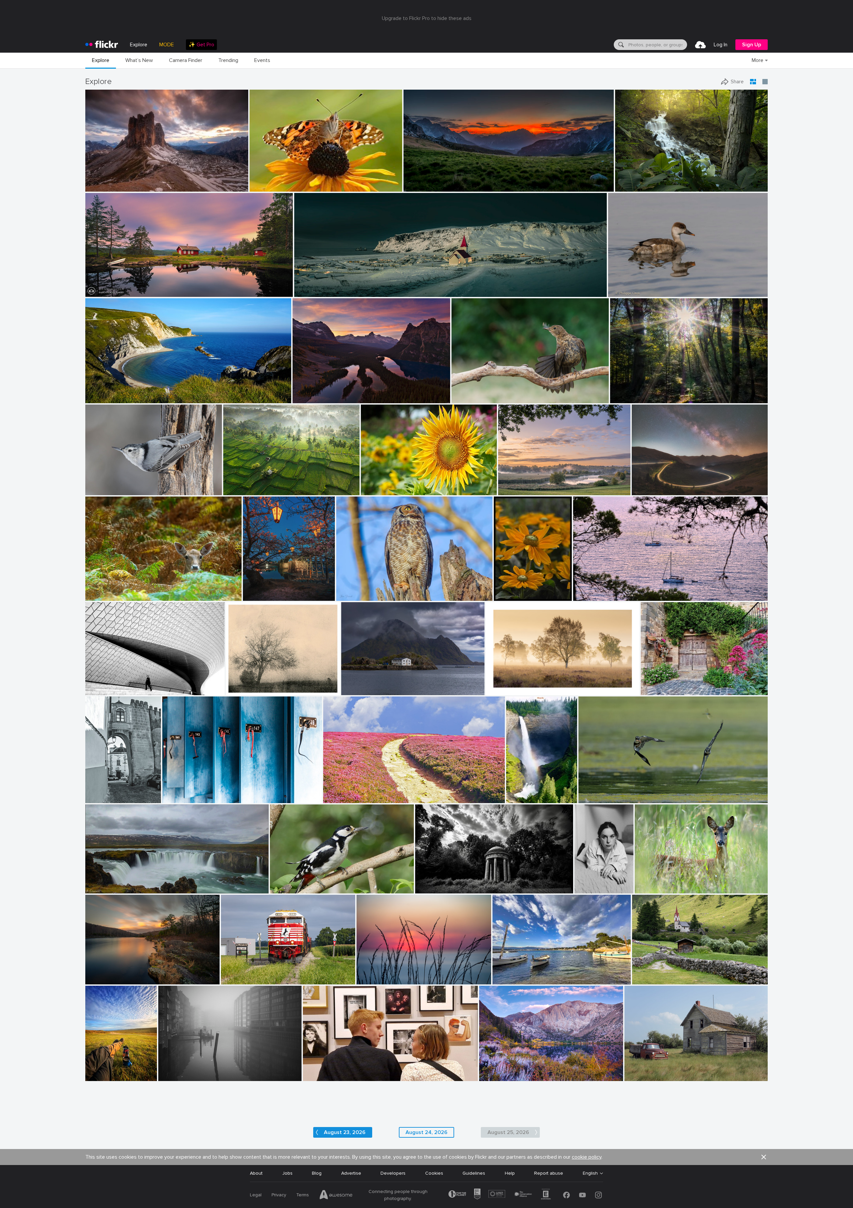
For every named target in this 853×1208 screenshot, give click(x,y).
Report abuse (548, 1173)
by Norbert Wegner (421, 187)
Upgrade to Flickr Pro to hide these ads (426, 18)
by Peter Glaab (172, 1076)
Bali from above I (244, 485)
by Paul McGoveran (596, 798)
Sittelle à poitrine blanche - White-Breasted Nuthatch (134, 485)
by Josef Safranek (242, 690)
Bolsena (652, 684)
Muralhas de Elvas (106, 792)
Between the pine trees (601, 590)
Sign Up (751, 44)
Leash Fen (499, 684)
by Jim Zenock (350, 596)
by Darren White (647, 490)
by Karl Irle (621, 398)
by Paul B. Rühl (372, 979)
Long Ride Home (652, 485)
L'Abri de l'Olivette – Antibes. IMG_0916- (538, 974)
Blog (317, 1173)
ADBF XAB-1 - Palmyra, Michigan (258, 974)
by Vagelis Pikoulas (359, 690)
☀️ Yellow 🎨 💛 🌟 (514, 590)
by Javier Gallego (101, 398)
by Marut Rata (375, 490)
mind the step (103, 684)
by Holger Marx (177, 798)
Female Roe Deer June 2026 (668, 883)
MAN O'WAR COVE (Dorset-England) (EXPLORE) (139, 393)
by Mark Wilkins (319, 1076)
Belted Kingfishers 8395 (607, 792)
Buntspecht (285, 883)
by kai (93, 979)
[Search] (620, 44)
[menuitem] (201, 45)
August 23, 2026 (345, 1132)
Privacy (279, 1195)
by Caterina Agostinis (660, 690)
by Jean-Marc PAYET (511, 979)
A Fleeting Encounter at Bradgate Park (130, 590)
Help (510, 1173)
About (256, 1173)
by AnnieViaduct (237, 979)
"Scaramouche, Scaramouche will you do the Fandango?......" (370, 1070)
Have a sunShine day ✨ (390, 485)
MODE (166, 44)
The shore (99, 974)
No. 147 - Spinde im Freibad (194, 792)
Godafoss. (99, 883)
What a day (100, 1070)
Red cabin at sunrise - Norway (120, 286)
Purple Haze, (339, 792)
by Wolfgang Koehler (523, 798)
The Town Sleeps (315, 286)
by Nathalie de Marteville (595, 596)
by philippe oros (623, 292)
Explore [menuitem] (138, 44)
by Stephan (97, 690)
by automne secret (585, 888)
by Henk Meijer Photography (110, 292)
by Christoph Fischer (311, 398)
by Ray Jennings (310, 292)
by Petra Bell (506, 596)
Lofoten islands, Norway (370, 684)
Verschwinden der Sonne (386, 974)
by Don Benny (493, 1076)
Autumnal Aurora (500, 1070)
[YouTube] (582, 1195)
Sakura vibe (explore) (268, 590)
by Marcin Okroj (101, 596)
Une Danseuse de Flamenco (484, 393)
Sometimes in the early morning (647, 393)
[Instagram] (598, 1195)
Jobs (287, 1173)
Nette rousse (625, 286)
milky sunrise (419, 181)
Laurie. (584, 883)
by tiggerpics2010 (101, 1076)
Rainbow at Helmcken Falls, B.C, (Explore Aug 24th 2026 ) (523, 792)
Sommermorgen (518, 485)
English (590, 1173)
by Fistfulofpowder (641, 1076)
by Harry (333, 798)
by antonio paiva (101, 798)
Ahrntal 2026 (649, 974)
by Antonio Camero (103, 888)
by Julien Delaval (240, 490)
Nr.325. (236, 684)
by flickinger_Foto (649, 979)
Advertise (351, 1173)
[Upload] (700, 44)
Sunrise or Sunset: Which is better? (333, 393)
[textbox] (657, 44)
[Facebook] (566, 1195)
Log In (720, 44)
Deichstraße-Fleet (180, 1070)
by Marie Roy (98, 490)
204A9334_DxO (356, 590)
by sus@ (507, 490)
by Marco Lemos (100, 187)
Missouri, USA (632, 181)
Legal (256, 1195)
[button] (222, 186)
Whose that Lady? (272, 181)
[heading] (101, 45)
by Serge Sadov (257, 596)
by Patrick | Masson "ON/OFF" (478, 398)
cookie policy (586, 1157)
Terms (302, 1195)
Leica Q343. (639, 1070)
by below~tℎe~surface (435, 888)
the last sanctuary (437, 882)
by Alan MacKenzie (652, 888)
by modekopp (283, 888)
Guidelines (473, 1173)
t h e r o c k (100, 181)
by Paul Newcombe (503, 690)
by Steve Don (262, 187)
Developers (393, 1173)
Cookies (434, 1173)
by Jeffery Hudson (632, 187)
